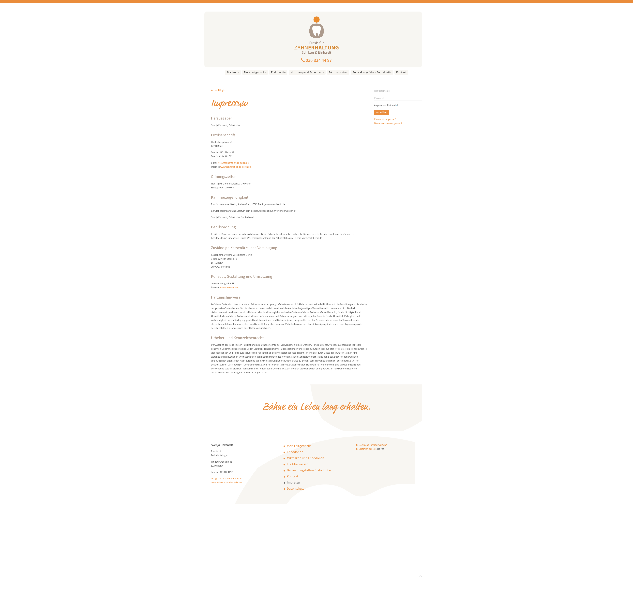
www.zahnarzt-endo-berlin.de (235, 166)
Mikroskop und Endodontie (307, 72)
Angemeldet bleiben (384, 105)
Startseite (233, 72)
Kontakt (401, 72)
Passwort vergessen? (385, 119)
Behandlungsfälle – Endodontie (371, 72)
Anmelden (381, 112)
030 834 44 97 (318, 60)
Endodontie (278, 72)
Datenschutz (295, 488)
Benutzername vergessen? (388, 123)
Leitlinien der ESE (367, 448)
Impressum (294, 482)
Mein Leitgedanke (255, 72)
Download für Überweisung (372, 444)
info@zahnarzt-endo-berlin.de (233, 162)
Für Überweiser (338, 72)
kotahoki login (218, 90)
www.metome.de (229, 287)
